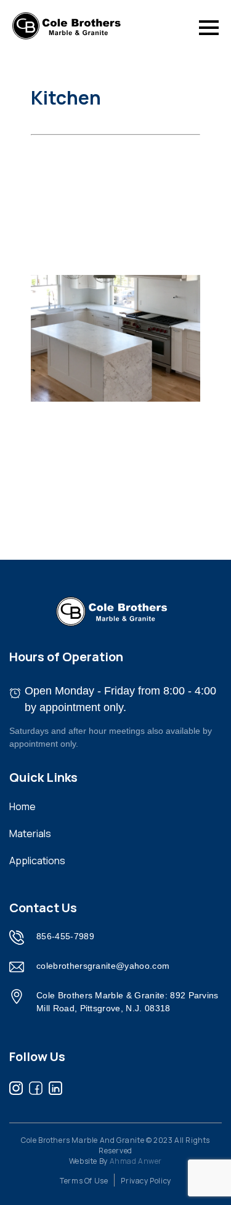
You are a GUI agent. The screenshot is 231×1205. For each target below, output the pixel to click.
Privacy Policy (146, 1180)
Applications (37, 860)
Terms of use (84, 1180)
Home (22, 806)
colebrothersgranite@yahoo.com (102, 966)
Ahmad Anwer (136, 1161)
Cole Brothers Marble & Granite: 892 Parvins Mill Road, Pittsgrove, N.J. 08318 (127, 1001)
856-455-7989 (65, 936)
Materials (30, 833)
